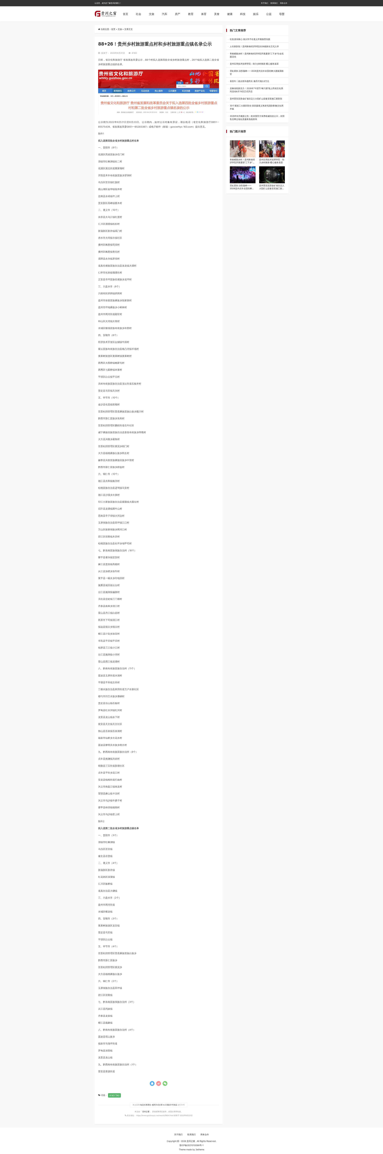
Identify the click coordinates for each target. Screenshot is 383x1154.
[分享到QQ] (152, 1083)
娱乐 (256, 14)
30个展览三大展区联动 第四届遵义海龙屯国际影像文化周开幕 (257, 107)
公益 (269, 14)
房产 (177, 14)
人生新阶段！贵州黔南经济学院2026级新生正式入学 (257, 46)
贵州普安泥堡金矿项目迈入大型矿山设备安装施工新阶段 (257, 98)
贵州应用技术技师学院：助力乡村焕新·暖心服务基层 (257, 63)
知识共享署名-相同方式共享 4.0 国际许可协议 (158, 1105)
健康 (229, 14)
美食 (216, 14)
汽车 (164, 14)
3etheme (200, 1149)
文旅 (151, 14)
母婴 (282, 14)
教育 (190, 14)
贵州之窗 (146, 1111)
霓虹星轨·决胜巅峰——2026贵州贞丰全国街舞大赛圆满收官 (257, 73)
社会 (138, 14)
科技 (243, 14)
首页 (125, 14)
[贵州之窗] (106, 14)
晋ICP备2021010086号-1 (191, 1145)
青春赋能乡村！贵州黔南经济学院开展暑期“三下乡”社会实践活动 (257, 55)
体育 (203, 14)
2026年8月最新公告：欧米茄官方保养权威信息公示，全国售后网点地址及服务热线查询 (257, 118)
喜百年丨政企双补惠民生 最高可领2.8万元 (257, 81)
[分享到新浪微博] (158, 1083)
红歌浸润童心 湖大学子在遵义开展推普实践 (257, 39)
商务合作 (283, 3)
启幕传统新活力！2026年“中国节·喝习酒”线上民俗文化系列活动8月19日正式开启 (256, 90)
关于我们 (264, 3)
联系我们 (274, 3)
